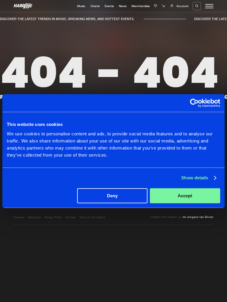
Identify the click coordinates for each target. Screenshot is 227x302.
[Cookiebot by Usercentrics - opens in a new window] (194, 103)
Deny (112, 195)
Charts (95, 6)
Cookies (19, 217)
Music (81, 6)
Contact (70, 217)
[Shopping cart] (164, 6)
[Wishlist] (156, 6)
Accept (185, 195)
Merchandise (141, 6)
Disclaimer (34, 217)
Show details (194, 177)
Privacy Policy (53, 217)
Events (109, 6)
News (123, 6)
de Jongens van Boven (198, 217)
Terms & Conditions (92, 217)
